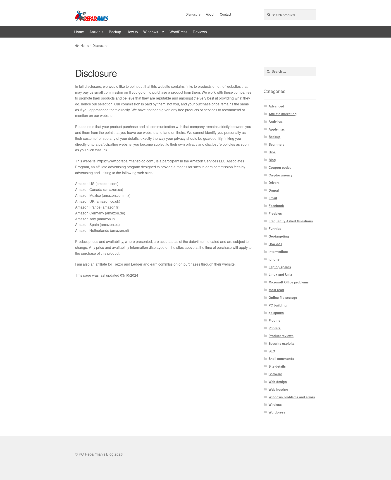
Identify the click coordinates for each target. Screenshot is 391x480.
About (210, 14)
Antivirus (96, 31)
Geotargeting (279, 236)
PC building (278, 305)
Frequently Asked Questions (291, 221)
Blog (272, 159)
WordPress (178, 31)
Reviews (200, 31)
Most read (276, 290)
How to (132, 31)
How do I (275, 244)
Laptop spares (280, 267)
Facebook (276, 205)
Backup (115, 31)
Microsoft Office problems (289, 282)
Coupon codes (280, 167)
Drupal (274, 190)
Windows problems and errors (292, 397)
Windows (150, 31)
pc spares (276, 312)
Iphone (274, 259)
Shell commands (281, 358)
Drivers (274, 182)
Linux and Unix (280, 274)
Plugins (274, 320)
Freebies (275, 213)
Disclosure (193, 14)
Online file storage (283, 297)
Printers (275, 328)
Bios (272, 152)
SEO (272, 351)
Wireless (275, 404)
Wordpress (277, 412)
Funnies (275, 228)
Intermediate (278, 251)
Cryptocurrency (281, 175)
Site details (277, 366)
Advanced (276, 106)
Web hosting (278, 389)
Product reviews (281, 335)
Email (273, 198)
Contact (225, 14)
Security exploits (282, 343)
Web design (278, 381)
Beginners (276, 144)
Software (275, 374)
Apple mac (277, 129)
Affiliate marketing (283, 114)
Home (79, 31)
